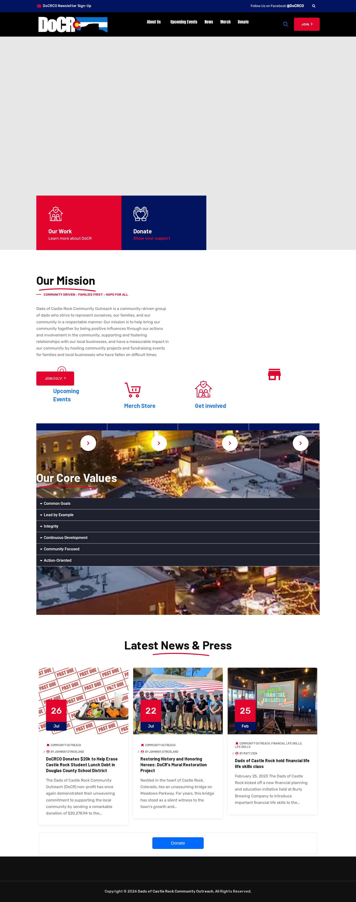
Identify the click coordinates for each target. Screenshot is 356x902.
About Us (154, 22)
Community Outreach (66, 745)
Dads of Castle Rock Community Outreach (175, 891)
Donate (243, 22)
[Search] (313, 6)
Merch (225, 22)
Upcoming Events (183, 22)
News (209, 22)
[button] (178, 503)
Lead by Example (59, 515)
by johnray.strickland (67, 751)
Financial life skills (286, 743)
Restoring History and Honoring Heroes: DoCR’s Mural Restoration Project (173, 764)
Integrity (51, 526)
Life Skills (242, 746)
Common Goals (57, 503)
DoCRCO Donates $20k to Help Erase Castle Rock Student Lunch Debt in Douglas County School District (82, 764)
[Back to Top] (345, 894)
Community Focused (61, 549)
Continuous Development (65, 537)
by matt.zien (248, 753)
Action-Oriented (57, 560)
